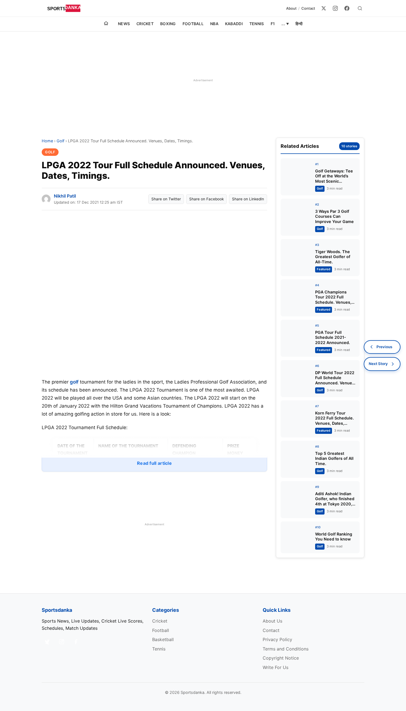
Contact (308, 8)
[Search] (359, 8)
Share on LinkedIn (248, 199)
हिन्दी (299, 23)
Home (47, 140)
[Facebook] (347, 8)
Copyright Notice (281, 658)
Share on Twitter (166, 199)
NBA (214, 23)
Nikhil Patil (65, 196)
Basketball (163, 639)
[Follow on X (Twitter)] (47, 641)
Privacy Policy (277, 639)
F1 (273, 23)
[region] (203, 80)
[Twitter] (324, 8)
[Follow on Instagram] (61, 641)
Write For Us (275, 667)
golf (74, 382)
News (124, 23)
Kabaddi (234, 23)
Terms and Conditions (286, 649)
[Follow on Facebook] (75, 641)
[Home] (106, 24)
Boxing (168, 23)
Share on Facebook (206, 199)
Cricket (145, 23)
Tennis (256, 23)
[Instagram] (335, 8)
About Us (272, 621)
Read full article (154, 463)
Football (193, 23)
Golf (60, 140)
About (291, 8)
